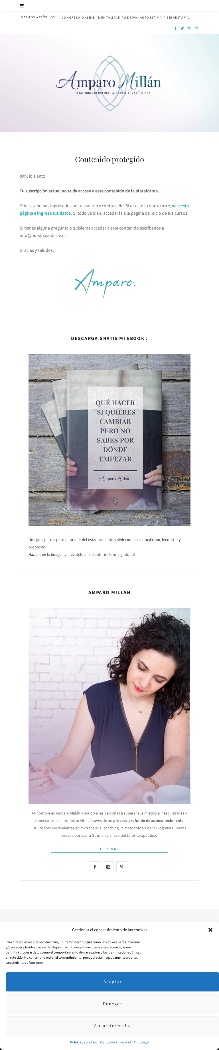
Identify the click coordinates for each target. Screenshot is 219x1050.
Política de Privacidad (115, 1042)
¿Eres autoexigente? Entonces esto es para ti (115, 6)
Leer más (109, 849)
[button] (210, 930)
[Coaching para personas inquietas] (109, 60)
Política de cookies (83, 1042)
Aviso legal (141, 1042)
